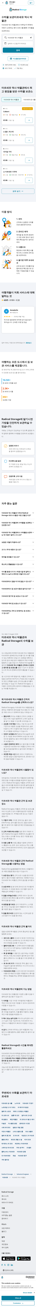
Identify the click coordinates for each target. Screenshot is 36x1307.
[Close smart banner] (3, 3)
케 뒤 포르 (27, 1139)
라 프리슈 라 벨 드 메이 (27, 1119)
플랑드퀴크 (5, 1139)
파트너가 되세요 (7, 1202)
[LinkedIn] (12, 1265)
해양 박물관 (13, 1119)
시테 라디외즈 (6, 1127)
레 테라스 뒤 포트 (7, 1143)
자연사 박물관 (6, 1131)
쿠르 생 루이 (20, 1148)
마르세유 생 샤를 (7, 1103)
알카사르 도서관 (27, 1115)
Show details (27, 1293)
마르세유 (5, 1177)
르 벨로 (29, 1148)
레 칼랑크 (5, 1119)
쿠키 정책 (5, 1247)
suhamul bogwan (23, 1174)
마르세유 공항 (21, 1152)
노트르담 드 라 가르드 (8, 1107)
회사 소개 (5, 1196)
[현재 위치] (30, 37)
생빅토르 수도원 (24, 1123)
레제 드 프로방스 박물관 (20, 1111)
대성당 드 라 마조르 (28, 1135)
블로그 (4, 1231)
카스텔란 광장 (12, 1123)
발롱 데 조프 (15, 1115)
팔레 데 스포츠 (6, 1111)
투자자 (4, 1199)
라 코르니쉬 (5, 1115)
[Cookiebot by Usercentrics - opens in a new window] (26, 1277)
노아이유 (17, 1103)
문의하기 (5, 1218)
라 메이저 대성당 (23, 1107)
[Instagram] (8, 1265)
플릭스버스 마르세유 (8, 1152)
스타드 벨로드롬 (18, 1131)
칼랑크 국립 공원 (18, 1127)
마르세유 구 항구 (28, 1103)
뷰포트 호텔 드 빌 (16, 1139)
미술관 (4, 1123)
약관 (3, 1241)
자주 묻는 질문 (7, 1215)
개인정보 (5, 1244)
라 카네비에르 (6, 1156)
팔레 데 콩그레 (6, 1135)
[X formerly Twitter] (5, 1265)
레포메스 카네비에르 (21, 1143)
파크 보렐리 (29, 1131)
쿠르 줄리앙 (5, 1160)
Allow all (18, 1298)
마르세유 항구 (22, 1156)
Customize (17, 1303)
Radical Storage (7, 1174)
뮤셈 (14, 1156)
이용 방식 (5, 1212)
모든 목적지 (6, 1228)
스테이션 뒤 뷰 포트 (8, 1148)
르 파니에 (16, 1135)
